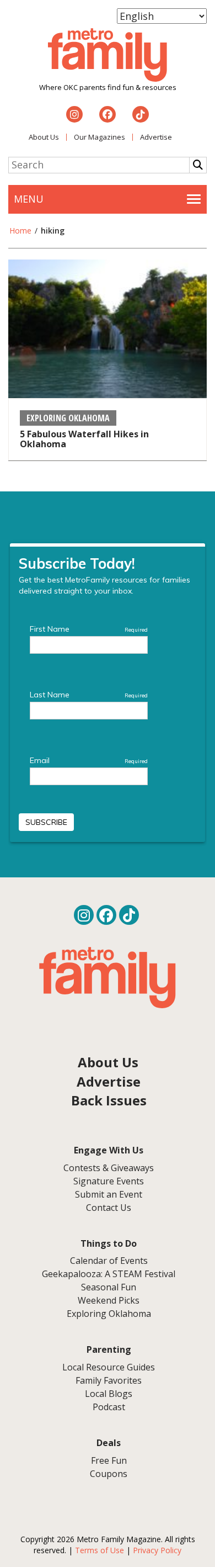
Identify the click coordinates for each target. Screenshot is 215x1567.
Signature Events (108, 1181)
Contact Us (108, 1207)
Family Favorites (109, 1380)
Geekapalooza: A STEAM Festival (108, 1274)
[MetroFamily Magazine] (107, 55)
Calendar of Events (109, 1260)
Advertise (156, 137)
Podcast (109, 1407)
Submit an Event (108, 1194)
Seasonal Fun (108, 1287)
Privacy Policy (157, 1550)
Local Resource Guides (108, 1367)
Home (20, 230)
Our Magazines (99, 137)
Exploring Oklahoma (68, 418)
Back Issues (109, 1100)
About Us (44, 137)
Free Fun (109, 1460)
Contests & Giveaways (108, 1168)
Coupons (108, 1474)
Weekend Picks (108, 1300)
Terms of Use (99, 1550)
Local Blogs (108, 1394)
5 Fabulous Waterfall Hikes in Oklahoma (84, 439)
